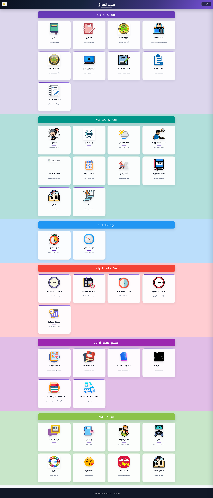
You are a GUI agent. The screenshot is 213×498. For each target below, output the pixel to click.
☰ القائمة (206, 4)
